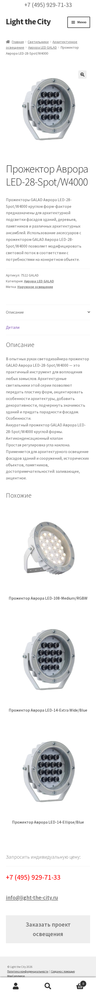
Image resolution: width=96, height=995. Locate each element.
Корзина (74, 982)
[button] (82, 74)
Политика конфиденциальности (27, 971)
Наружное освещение (35, 286)
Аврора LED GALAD (42, 47)
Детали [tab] (12, 327)
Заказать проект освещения (48, 929)
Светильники (38, 41)
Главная (18, 41)
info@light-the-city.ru (32, 897)
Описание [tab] (15, 312)
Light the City (28, 21)
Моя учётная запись (16, 986)
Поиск (48, 986)
